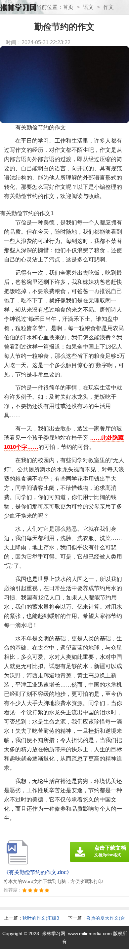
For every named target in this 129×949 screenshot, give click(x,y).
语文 (88, 7)
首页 (68, 7)
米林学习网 (53, 933)
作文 (108, 7)
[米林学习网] (18, 7)
